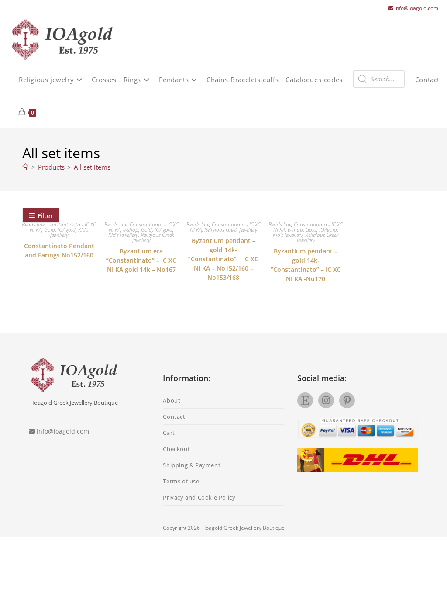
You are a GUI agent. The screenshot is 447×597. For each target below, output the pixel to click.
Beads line (115, 224)
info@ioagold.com (416, 8)
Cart (169, 433)
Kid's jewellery (123, 235)
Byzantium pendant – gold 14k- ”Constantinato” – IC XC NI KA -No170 (306, 265)
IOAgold (67, 229)
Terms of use (181, 481)
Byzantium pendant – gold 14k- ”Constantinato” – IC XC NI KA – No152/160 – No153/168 (223, 258)
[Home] (25, 167)
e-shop (130, 229)
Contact (174, 416)
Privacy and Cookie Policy (199, 497)
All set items (92, 167)
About (171, 400)
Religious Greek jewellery (153, 237)
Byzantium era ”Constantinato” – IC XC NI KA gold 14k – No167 (141, 260)
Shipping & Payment (191, 465)
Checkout (176, 449)
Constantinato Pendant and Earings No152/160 (59, 250)
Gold (49, 229)
